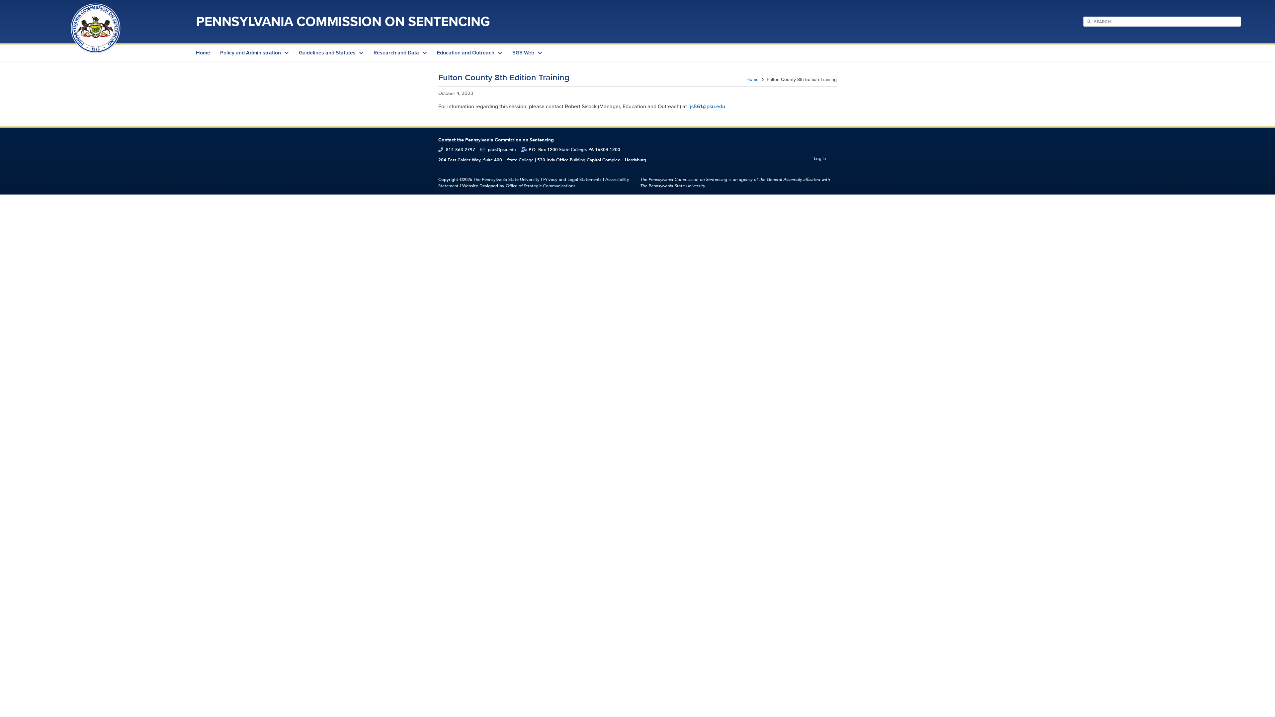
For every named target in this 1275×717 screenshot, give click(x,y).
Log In (820, 158)
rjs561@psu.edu (706, 106)
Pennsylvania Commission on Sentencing (343, 21)
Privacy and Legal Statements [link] (572, 180)
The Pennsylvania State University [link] (506, 180)
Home (752, 79)
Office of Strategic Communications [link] (540, 186)
